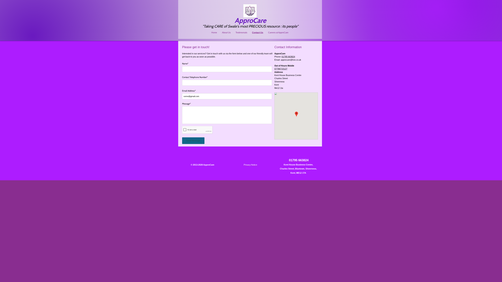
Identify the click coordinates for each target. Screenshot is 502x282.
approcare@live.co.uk (291, 60)
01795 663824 (288, 57)
